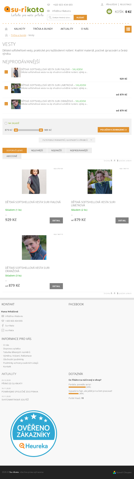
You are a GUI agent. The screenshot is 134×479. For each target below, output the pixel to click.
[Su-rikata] (24, 13)
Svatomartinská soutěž (15, 399)
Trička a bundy (43, 28)
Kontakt (7, 366)
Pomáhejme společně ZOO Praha (20, 391)
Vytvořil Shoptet (124, 472)
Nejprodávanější (79, 150)
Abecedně (12, 156)
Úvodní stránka (6, 29)
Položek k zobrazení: (113, 129)
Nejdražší (56, 150)
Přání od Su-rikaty (12, 383)
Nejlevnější (37, 150)
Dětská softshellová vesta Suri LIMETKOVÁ (53, 85)
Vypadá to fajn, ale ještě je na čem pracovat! (90, 390)
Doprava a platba (11, 348)
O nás (85, 28)
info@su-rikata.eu (14, 316)
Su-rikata (9, 325)
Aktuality (67, 28)
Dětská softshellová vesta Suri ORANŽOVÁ (53, 101)
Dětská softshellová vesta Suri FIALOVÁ (52, 69)
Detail (56, 220)
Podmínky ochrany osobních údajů (20, 362)
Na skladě (13, 123)
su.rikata (9, 330)
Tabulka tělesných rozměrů (16, 352)
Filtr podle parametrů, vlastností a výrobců (65, 140)
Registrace (126, 4)
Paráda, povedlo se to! (80, 384)
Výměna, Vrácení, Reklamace (17, 355)
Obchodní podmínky (13, 359)
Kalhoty (19, 28)
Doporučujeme (15, 150)
